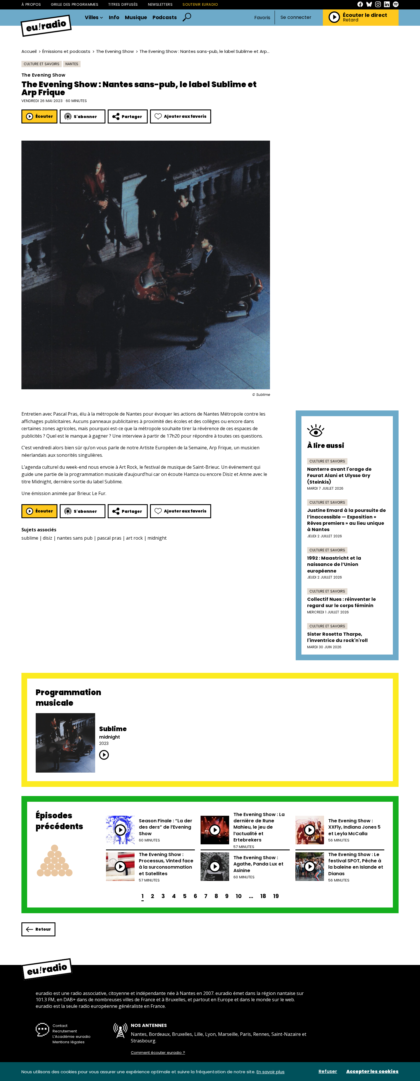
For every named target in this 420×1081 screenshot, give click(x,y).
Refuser (328, 1071)
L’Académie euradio (72, 1036)
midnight (157, 538)
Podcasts (165, 17)
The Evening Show (115, 51)
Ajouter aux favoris (185, 116)
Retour (43, 929)
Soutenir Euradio (200, 4)
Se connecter (296, 17)
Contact (60, 1025)
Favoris (262, 17)
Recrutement (65, 1031)
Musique (136, 17)
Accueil (29, 51)
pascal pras (109, 538)
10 (239, 896)
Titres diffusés (123, 4)
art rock (134, 538)
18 (263, 896)
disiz (47, 538)
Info (114, 17)
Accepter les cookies (372, 1071)
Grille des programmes (74, 4)
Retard (350, 20)
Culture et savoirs (41, 63)
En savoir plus (271, 1072)
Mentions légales (69, 1042)
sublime (29, 538)
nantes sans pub (75, 538)
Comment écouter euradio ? (158, 1052)
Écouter (44, 116)
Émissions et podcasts (66, 51)
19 (276, 896)
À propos (31, 4)
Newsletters (160, 4)
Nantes (71, 63)
